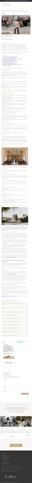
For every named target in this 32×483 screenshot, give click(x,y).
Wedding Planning (9, 39)
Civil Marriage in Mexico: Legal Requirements (9, 56)
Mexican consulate (13, 273)
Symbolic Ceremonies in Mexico (7, 62)
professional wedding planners (11, 257)
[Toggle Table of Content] (26, 55)
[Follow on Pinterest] (5, 460)
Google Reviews (4, 453)
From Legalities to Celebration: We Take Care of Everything (12, 64)
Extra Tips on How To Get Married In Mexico (9, 63)
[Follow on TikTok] (8, 460)
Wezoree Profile (4, 455)
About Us (3, 450)
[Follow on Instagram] (3, 460)
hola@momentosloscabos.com (17, 465)
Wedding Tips (4, 39)
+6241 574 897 (12, 467)
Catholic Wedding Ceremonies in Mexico (9, 60)
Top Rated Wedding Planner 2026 (12, 473)
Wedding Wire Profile (5, 454)
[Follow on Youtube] (7, 460)
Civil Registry (4, 75)
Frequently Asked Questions (7, 65)
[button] (14, 341)
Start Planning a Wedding (5, 452)
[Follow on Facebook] (10, 460)
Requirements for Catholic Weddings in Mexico (10, 61)
